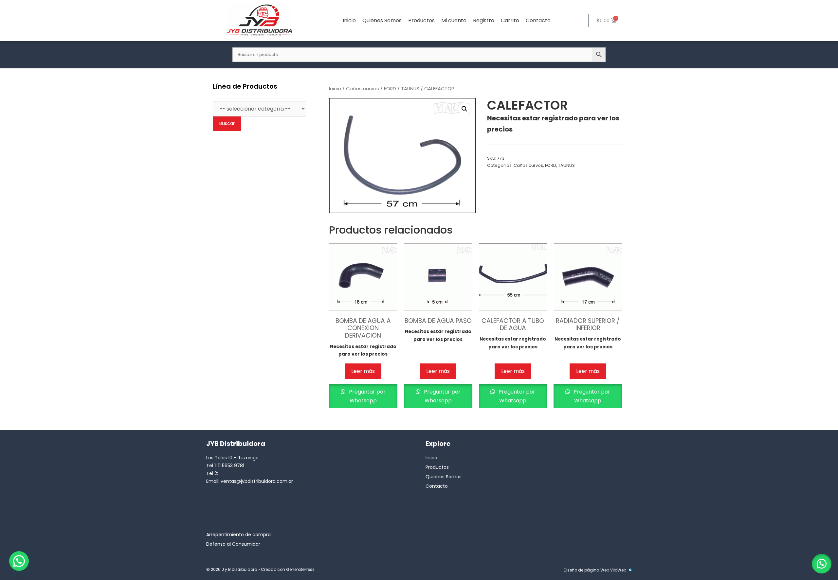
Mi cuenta (453, 20)
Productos (421, 20)
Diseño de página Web (586, 570)
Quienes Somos (382, 20)
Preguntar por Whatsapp (367, 396)
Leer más (363, 371)
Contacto (538, 20)
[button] (464, 109)
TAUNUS (410, 88)
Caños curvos (362, 88)
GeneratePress (300, 569)
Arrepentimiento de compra (238, 534)
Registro (483, 20)
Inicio (349, 20)
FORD (390, 88)
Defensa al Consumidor (233, 544)
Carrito (510, 20)
